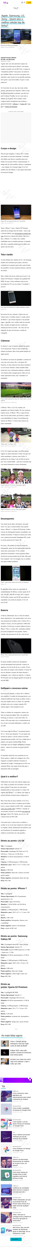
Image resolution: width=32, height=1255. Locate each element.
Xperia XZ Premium (11, 106)
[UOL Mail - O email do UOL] (22, 3)
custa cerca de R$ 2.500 (8, 809)
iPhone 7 (15, 104)
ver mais (15, 1239)
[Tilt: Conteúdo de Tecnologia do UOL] (4, 2)
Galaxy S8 (23, 104)
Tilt (16, 8)
